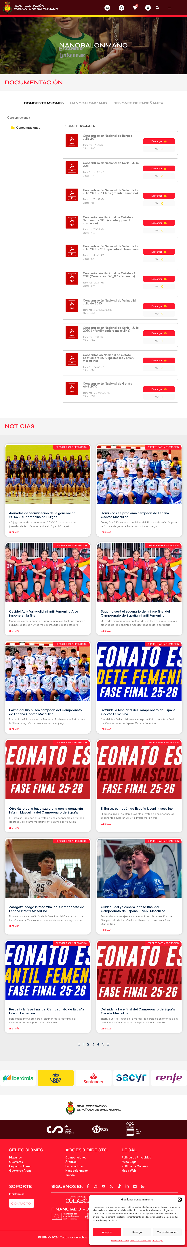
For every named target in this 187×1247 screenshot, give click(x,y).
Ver (157, 148)
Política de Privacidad (140, 1240)
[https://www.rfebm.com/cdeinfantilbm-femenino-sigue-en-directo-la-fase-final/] (47, 769)
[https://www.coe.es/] (133, 1129)
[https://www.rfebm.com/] (30, 7)
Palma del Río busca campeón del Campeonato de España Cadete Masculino (45, 712)
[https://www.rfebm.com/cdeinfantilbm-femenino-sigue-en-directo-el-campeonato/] (47, 572)
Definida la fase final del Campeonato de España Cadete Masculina (138, 1011)
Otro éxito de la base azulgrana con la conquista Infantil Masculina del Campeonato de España (46, 810)
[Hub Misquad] (148, 8)
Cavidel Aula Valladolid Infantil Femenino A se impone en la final (43, 613)
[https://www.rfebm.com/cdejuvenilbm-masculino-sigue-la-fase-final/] (139, 769)
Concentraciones (28, 127)
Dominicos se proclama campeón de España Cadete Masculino (135, 515)
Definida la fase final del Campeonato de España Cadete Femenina (138, 712)
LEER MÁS (14, 532)
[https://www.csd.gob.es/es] (60, 1129)
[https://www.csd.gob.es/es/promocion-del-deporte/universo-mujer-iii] (100, 1129)
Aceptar (107, 1232)
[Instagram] (96, 1186)
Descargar (156, 141)
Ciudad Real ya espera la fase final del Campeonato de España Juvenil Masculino (133, 909)
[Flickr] (136, 1186)
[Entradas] (107, 8)
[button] (180, 1199)
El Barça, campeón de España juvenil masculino (137, 808)
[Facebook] (88, 1186)
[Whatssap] (143, 1186)
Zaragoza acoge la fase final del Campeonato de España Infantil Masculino (46, 909)
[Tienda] (121, 8)
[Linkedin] (128, 1186)
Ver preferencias (167, 1232)
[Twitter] (112, 1186)
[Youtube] (104, 1186)
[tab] (43, 103)
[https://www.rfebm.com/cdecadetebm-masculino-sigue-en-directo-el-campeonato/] (139, 474)
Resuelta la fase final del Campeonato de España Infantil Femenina (46, 1011)
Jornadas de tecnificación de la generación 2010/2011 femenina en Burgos (42, 515)
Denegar (137, 1232)
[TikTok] (120, 1186)
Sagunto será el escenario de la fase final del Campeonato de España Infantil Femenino (135, 613)
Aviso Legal (157, 1240)
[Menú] (169, 7)
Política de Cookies (120, 1240)
